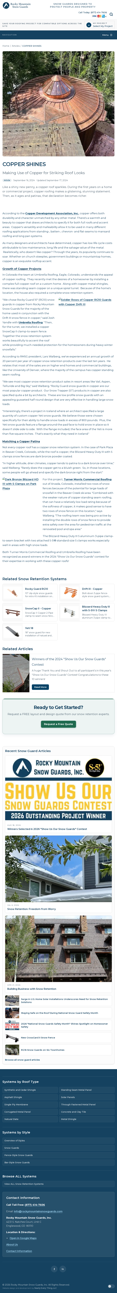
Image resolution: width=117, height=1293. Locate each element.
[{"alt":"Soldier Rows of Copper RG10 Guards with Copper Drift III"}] (86, 319)
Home (5, 46)
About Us (12, 1244)
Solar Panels (68, 1097)
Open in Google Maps (23, 1238)
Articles (16, 46)
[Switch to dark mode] (111, 1286)
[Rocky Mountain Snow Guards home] (16, 5)
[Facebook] (54, 1269)
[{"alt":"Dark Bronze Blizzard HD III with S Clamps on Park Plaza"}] (20, 504)
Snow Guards (11, 1148)
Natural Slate (11, 1119)
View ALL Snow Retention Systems (24, 1184)
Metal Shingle (68, 1119)
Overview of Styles (14, 1140)
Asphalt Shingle (13, 1097)
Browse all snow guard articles (22, 1059)
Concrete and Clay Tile (73, 1112)
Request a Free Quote (58, 724)
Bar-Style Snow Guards (17, 1162)
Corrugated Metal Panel (17, 1112)
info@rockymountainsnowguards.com (38, 1211)
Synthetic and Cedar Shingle (20, 1090)
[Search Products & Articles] (111, 14)
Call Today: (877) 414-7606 (92, 12)
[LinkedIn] (62, 1269)
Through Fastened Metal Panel (78, 1104)
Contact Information (19, 1251)
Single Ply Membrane (16, 1104)
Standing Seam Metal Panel (76, 1090)
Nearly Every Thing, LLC (45, 1288)
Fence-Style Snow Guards (18, 1155)
